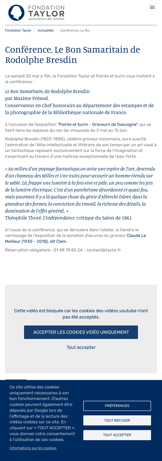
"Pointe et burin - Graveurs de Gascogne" (97, 124)
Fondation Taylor (18, 30)
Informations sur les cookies (33, 448)
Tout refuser (117, 420)
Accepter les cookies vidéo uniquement (81, 332)
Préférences (117, 406)
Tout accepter (81, 347)
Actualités (46, 30)
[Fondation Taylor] (35, 12)
